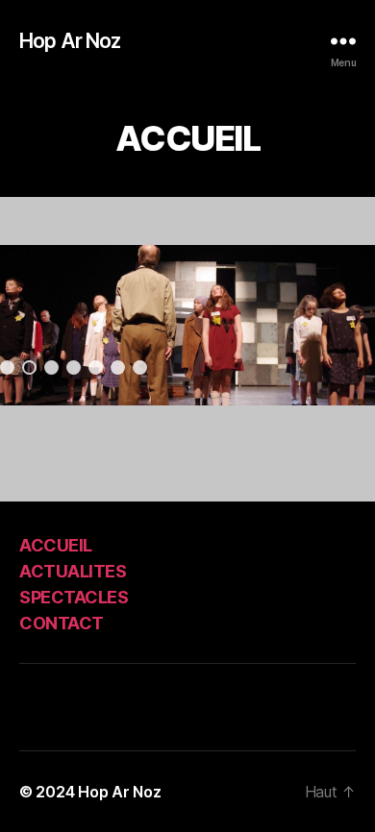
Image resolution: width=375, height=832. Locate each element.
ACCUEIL (55, 545)
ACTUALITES (72, 571)
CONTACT (61, 623)
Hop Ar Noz (69, 41)
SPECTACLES (73, 597)
